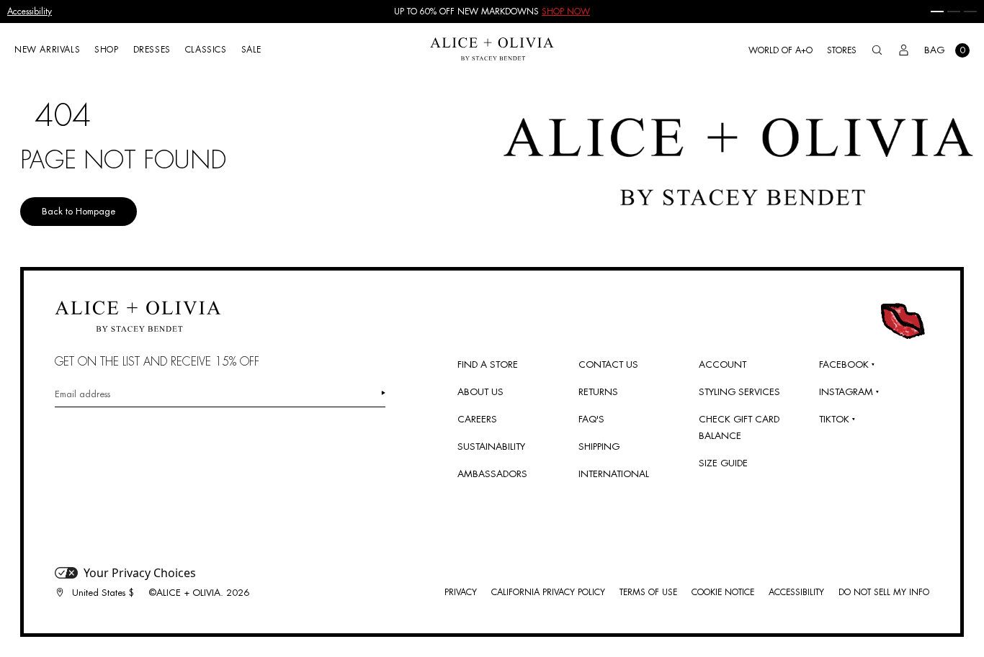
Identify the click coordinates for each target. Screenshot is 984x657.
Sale (251, 49)
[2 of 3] (953, 11)
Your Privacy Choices (140, 573)
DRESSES (152, 49)
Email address (82, 394)
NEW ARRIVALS (47, 49)
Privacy (460, 592)
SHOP (106, 49)
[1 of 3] (937, 11)
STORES (841, 50)
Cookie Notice (723, 592)
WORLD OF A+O (780, 50)
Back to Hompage (78, 211)
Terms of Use (648, 592)
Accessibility (29, 11)
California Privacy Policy (548, 592)
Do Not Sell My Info (883, 592)
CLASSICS (206, 49)
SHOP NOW (566, 11)
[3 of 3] (970, 11)
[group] (492, 11)
